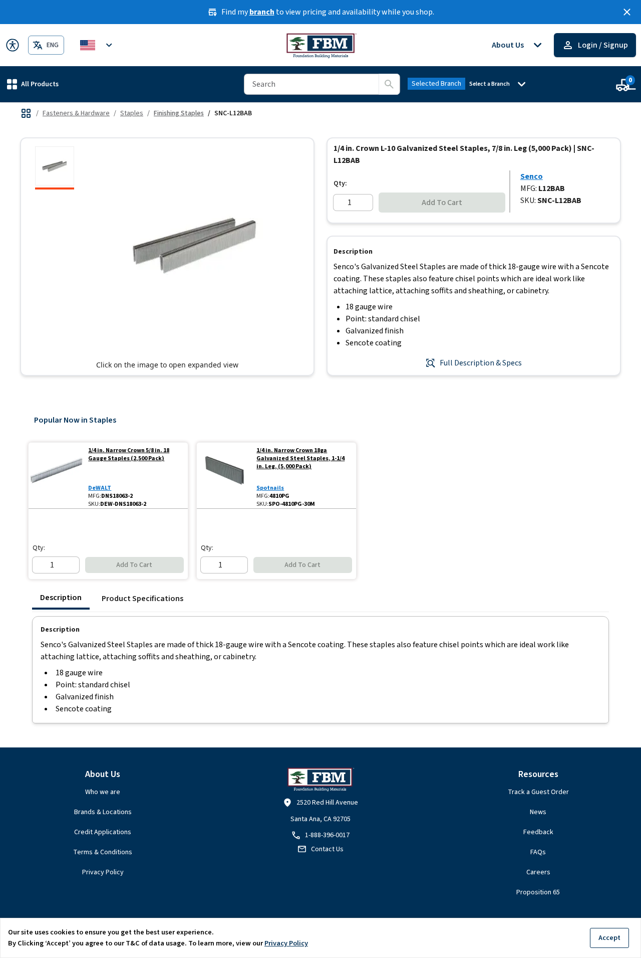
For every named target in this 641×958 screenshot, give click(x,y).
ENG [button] (53, 45)
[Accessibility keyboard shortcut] (12, 45)
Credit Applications (102, 832)
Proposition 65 (538, 892)
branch (261, 12)
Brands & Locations (103, 812)
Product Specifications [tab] (142, 598)
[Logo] (321, 45)
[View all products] (26, 113)
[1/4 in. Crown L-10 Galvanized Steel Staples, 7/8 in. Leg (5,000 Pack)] (54, 167)
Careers (538, 872)
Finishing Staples (179, 113)
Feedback (538, 832)
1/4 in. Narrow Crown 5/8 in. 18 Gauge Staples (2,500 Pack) (128, 455)
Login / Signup (603, 45)
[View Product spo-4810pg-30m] (224, 475)
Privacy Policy (103, 872)
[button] (33, 84)
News (538, 812)
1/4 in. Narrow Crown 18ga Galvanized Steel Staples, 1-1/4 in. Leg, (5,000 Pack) (300, 459)
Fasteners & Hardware (76, 113)
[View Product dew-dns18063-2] (56, 475)
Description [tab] (61, 597)
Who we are (102, 792)
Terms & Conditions (102, 852)
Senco (531, 176)
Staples (131, 113)
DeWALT (99, 488)
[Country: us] (97, 45)
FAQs (538, 852)
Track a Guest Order (538, 792)
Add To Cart (442, 202)
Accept (609, 937)
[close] (627, 12)
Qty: (340, 183)
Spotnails (270, 488)
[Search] (389, 84)
